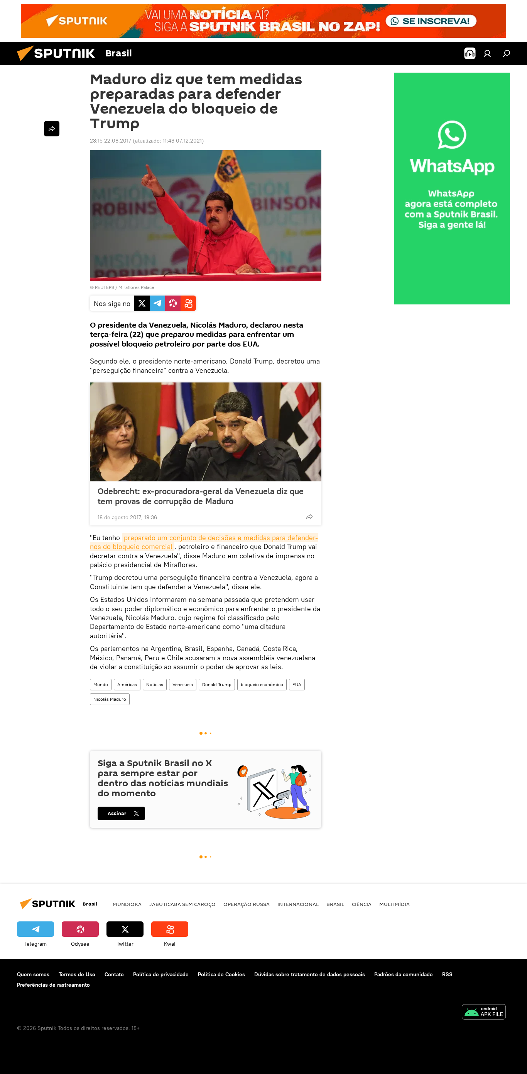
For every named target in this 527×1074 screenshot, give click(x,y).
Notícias (154, 684)
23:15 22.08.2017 (110, 140)
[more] (309, 516)
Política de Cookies (221, 974)
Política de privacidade (161, 974)
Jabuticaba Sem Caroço (182, 904)
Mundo (100, 684)
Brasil (335, 904)
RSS (447, 974)
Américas (127, 684)
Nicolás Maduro (109, 699)
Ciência (362, 904)
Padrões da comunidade (403, 974)
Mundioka (127, 904)
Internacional (298, 904)
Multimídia (394, 904)
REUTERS (104, 287)
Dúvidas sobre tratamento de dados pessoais (309, 974)
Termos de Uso (77, 974)
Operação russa (246, 904)
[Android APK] (484, 1012)
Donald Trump (216, 684)
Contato (114, 974)
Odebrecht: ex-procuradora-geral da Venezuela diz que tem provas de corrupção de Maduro (201, 496)
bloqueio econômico (262, 684)
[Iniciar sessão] (487, 53)
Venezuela (182, 684)
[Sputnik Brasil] (59, 62)
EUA (296, 684)
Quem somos (33, 974)
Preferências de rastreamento (53, 984)
